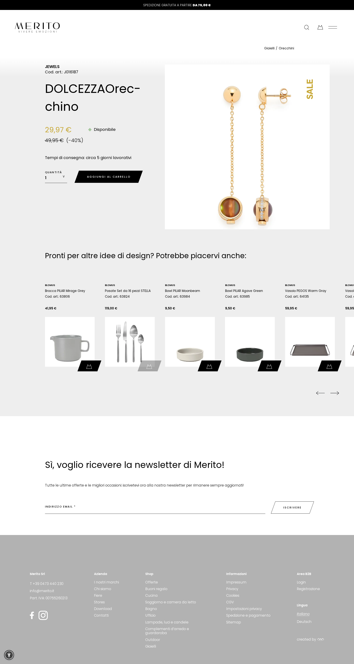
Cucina (151, 595)
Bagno (151, 608)
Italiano (303, 613)
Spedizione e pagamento (248, 615)
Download (103, 608)
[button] (9, 655)
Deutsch (304, 621)
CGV (230, 602)
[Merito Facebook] (33, 615)
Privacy (232, 588)
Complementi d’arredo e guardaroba (167, 631)
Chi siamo (102, 588)
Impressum (236, 582)
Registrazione (308, 588)
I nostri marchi (106, 582)
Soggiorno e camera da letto (170, 602)
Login (301, 582)
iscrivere (292, 507)
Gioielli (269, 48)
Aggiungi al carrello (109, 177)
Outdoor (152, 639)
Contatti (101, 615)
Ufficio (150, 615)
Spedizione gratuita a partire (177, 5)
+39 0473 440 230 (48, 583)
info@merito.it (42, 590)
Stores (99, 602)
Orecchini (286, 48)
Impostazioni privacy (244, 608)
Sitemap (233, 622)
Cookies (232, 595)
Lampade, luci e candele (166, 622)
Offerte (151, 582)
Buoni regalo (156, 588)
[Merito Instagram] (43, 615)
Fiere (98, 595)
